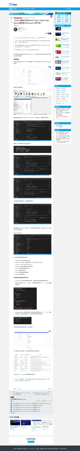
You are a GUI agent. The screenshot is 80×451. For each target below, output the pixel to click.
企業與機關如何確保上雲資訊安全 (65, 34)
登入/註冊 (69, 8)
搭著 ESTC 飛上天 (22, 28)
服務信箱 (46, 448)
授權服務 (41, 448)
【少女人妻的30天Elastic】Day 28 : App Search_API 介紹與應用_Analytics (26, 407)
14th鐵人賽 (63, 90)
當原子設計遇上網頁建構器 (65, 28)
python (67, 96)
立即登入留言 (31, 441)
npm (18, 143)
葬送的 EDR (23, 426)
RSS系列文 (38, 400)
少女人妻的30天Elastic (26, 17)
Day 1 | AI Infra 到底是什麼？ (61, 134)
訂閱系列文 (44, 400)
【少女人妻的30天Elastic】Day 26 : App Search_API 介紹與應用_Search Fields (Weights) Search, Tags (31, 403)
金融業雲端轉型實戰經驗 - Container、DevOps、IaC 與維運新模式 (65, 45)
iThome (33, 448)
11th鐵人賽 (58, 94)
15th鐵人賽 (58, 88)
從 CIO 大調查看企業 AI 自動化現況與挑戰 (65, 78)
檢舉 (50, 388)
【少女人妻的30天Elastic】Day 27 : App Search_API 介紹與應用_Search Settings (27, 405)
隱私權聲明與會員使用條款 (53, 448)
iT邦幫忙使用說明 (62, 448)
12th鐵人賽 (16, 25)
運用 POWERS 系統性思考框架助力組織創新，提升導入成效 (65, 61)
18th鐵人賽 (63, 98)
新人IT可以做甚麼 (59, 111)
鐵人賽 (62, 94)
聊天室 (27, 8)
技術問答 (15, 8)
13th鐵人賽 (58, 90)
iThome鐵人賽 (63, 13)
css (63, 103)
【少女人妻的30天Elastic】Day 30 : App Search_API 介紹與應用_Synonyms (26, 411)
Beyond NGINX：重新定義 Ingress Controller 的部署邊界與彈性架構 (65, 68)
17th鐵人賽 (58, 92)
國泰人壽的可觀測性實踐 (65, 56)
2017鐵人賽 (58, 98)
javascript (57, 96)
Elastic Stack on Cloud (18, 17)
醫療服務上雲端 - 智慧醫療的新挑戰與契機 (65, 39)
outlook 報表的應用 (59, 115)
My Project (20, 8)
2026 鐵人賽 (32, 8)
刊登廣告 (37, 448)
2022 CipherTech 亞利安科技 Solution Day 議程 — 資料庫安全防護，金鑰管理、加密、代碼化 (65, 52)
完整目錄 (13, 412)
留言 (16, 388)
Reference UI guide (21, 374)
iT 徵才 (24, 8)
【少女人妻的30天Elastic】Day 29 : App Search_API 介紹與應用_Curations (26, 409)
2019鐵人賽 (67, 94)
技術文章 (11, 8)
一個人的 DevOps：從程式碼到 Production (65, 73)
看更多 (69, 25)
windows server (58, 103)
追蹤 (20, 388)
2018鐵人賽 (63, 96)
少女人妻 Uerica (21, 27)
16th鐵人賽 (63, 88)
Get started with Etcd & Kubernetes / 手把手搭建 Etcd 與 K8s (36, 427)
